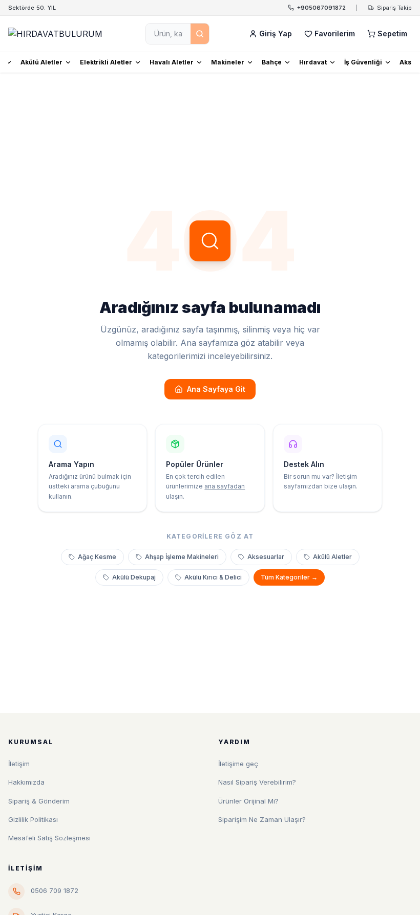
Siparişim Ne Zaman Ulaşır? (262, 819)
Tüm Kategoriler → (289, 577)
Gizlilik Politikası (33, 819)
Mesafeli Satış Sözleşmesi (49, 838)
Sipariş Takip (394, 7)
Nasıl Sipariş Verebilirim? (257, 782)
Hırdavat (313, 62)
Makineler (227, 62)
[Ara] (200, 34)
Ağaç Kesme (97, 557)
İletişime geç (238, 764)
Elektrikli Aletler (106, 62)
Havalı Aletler (172, 62)
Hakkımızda (26, 782)
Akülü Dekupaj (134, 577)
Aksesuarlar (265, 557)
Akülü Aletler (41, 62)
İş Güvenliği (363, 62)
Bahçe (272, 62)
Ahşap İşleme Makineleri (182, 557)
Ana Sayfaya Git (216, 389)
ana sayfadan (224, 486)
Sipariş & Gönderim (39, 801)
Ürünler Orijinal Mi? (248, 801)
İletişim (19, 764)
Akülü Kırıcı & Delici (213, 577)
